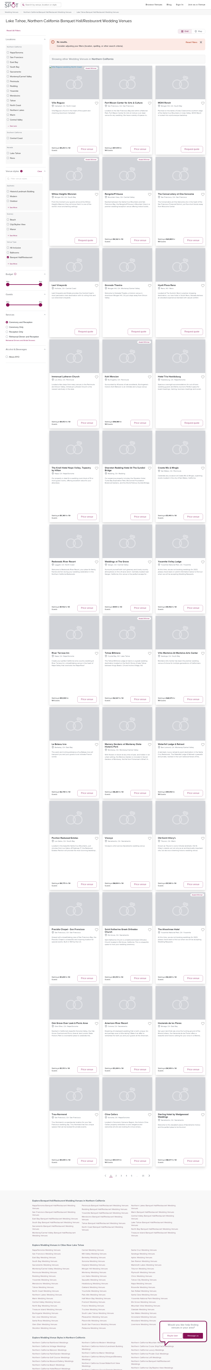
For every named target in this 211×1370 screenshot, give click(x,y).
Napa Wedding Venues (141, 1283)
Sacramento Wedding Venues (45, 1265)
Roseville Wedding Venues (143, 1287)
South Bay (14, 67)
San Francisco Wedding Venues (46, 1254)
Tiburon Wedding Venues (142, 1268)
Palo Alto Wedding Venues (94, 1295)
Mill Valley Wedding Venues (94, 1254)
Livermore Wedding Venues (143, 1324)
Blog (169, 4)
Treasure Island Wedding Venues (47, 1309)
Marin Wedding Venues (42, 1298)
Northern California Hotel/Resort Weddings (51, 1368)
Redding (14, 86)
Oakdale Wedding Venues (142, 1309)
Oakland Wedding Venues (93, 1287)
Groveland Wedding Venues (143, 1317)
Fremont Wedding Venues (93, 1302)
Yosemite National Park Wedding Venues (149, 1298)
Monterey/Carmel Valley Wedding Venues (50, 1268)
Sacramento (15, 72)
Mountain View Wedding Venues (145, 1306)
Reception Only (16, 332)
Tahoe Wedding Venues (43, 1287)
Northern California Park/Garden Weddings (51, 1354)
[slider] (7, 284)
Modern (13, 196)
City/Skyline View (17, 224)
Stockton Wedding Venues (44, 1328)
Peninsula (14, 81)
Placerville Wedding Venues (94, 1320)
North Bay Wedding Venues (44, 1306)
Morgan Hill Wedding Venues (95, 1268)
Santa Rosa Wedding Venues (45, 1320)
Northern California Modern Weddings (99, 1342)
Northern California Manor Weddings (98, 1353)
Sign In (180, 4)
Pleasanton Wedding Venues (95, 1317)
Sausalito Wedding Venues (94, 1280)
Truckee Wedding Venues (93, 1309)
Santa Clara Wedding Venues (144, 1295)
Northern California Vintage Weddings (49, 1346)
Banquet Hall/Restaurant (21, 257)
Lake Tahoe (15, 153)
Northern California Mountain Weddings (148, 1342)
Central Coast (16, 138)
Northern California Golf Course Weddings (51, 1357)
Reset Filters (191, 42)
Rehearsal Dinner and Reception (24, 337)
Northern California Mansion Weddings (49, 1350)
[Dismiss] (201, 42)
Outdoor (14, 201)
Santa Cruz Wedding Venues (144, 1250)
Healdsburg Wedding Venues (95, 1283)
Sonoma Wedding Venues (93, 1261)
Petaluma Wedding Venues (94, 1328)
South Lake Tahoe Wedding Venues (98, 1313)
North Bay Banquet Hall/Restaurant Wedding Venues (154, 1229)
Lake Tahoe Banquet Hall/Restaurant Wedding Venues (98, 12)
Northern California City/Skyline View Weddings (152, 1368)
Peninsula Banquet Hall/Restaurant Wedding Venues (105, 1205)
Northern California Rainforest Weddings (50, 1342)
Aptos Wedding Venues (141, 1257)
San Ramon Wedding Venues (144, 1261)
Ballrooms (14, 252)
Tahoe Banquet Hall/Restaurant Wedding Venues (103, 1223)
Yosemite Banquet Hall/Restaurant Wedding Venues (105, 1213)
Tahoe (13, 100)
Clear (39, 171)
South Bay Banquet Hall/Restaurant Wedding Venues (55, 1222)
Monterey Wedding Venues (94, 1272)
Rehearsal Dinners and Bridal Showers (20, 340)
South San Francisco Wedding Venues (99, 1324)
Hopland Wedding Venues (93, 1265)
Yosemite (14, 91)
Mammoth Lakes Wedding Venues (146, 1265)
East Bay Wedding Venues (44, 1257)
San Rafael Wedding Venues (143, 1291)
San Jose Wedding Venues (44, 1317)
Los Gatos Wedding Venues (94, 1276)
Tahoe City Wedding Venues (144, 1280)
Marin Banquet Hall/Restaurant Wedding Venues (152, 1212)
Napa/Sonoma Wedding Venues (46, 1250)
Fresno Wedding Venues (93, 1306)
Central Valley (16, 120)
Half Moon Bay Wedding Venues (96, 1298)
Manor (13, 229)
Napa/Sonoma (16, 52)
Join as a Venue (196, 4)
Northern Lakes (17, 110)
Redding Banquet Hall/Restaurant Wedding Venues (104, 1209)
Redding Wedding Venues (44, 1276)
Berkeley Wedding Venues (94, 1257)
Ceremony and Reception (20, 322)
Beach (13, 220)
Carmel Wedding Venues (93, 1250)
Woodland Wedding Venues (143, 1320)
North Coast (15, 105)
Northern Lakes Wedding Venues (47, 1295)
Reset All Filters (14, 30)
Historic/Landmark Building (22, 191)
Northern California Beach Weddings (48, 1365)
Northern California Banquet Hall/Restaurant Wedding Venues (47, 12)
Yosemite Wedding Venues (44, 1280)
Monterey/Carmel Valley (21, 76)
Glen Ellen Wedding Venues (44, 1324)
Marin (12, 115)
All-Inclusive (15, 248)
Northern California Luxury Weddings (147, 1350)
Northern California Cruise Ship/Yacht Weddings (152, 1346)
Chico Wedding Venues (141, 1276)
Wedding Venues (11, 12)
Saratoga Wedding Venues (143, 1254)
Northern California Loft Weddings (146, 1357)
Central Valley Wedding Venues (46, 1302)
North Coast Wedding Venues (45, 1291)
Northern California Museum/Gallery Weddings (52, 1361)
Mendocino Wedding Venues (45, 1283)
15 (143, 1176)
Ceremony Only (16, 327)
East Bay (14, 62)
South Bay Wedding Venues (44, 1261)
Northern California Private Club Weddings (150, 1354)
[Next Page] (149, 1176)
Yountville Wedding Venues (94, 1291)
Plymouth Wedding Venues (143, 1272)
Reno (12, 158)
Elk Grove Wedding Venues (143, 1302)
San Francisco (16, 57)
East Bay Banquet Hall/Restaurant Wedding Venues (55, 1218)
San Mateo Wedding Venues (143, 1313)
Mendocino (15, 96)
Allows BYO (14, 357)
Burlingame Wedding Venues (45, 1313)
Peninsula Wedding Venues (44, 1272)
